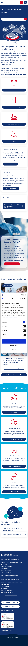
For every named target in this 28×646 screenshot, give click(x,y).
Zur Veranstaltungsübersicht (14, 374)
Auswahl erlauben (14, 345)
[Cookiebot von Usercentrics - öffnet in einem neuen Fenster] (20, 295)
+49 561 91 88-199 (8, 592)
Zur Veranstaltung (14, 368)
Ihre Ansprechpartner (14, 124)
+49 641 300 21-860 (8, 572)
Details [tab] (14, 298)
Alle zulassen (14, 340)
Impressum (18, 637)
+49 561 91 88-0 (8, 590)
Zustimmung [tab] (5, 298)
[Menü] (25, 2)
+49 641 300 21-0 (8, 571)
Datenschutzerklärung (11, 317)
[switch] (24, 326)
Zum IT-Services (10, 164)
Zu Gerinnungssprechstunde (14, 439)
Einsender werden (12, 264)
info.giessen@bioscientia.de (11, 575)
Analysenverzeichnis (14, 90)
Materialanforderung (14, 107)
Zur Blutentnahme (11, 188)
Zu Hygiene (14, 412)
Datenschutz (10, 637)
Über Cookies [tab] (23, 298)
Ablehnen (14, 349)
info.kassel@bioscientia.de (11, 595)
